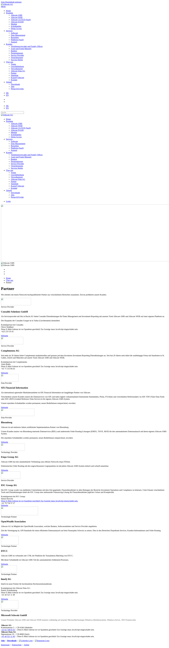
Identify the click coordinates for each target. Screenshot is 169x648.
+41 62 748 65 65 (8, 630)
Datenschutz (17, 645)
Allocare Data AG (18, 71)
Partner (13, 73)
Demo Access (16, 28)
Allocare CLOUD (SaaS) (21, 20)
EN (7, 95)
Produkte (9, 13)
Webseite (4, 336)
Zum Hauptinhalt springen (11, 2)
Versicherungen (17, 57)
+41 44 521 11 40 (8, 636)
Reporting (15, 37)
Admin (26, 645)
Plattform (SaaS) (17, 40)
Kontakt (14, 80)
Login (8, 201)
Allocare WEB (17, 17)
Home (8, 11)
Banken (14, 51)
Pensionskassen (17, 53)
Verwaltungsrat (17, 69)
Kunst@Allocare (17, 78)
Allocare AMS (16, 15)
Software (14, 33)
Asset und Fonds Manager (21, 49)
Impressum (5, 645)
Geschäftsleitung (17, 66)
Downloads (15, 84)
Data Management (18, 35)
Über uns (9, 62)
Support (14, 42)
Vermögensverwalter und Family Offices (27, 46)
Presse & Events (17, 89)
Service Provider (17, 55)
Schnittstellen (16, 26)
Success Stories (17, 60)
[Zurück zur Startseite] (7, 4)
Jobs (12, 86)
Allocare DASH (17, 22)
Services (9, 31)
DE (7, 93)
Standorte (14, 75)
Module (14, 24)
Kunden (9, 44)
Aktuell (9, 82)
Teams (13, 64)
